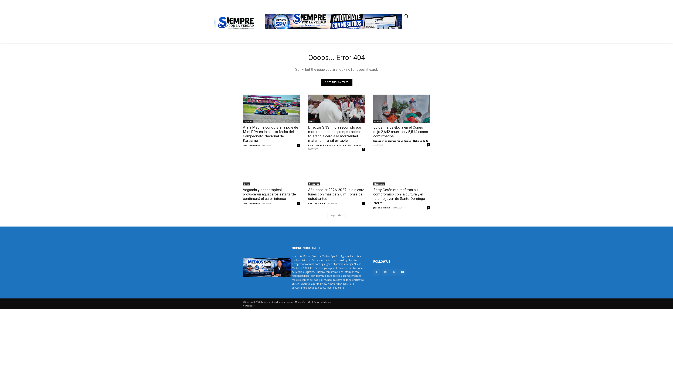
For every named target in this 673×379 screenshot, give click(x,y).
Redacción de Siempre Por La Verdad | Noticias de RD (335, 145)
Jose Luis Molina (251, 145)
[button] (406, 16)
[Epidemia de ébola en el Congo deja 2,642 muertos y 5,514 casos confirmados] (401, 109)
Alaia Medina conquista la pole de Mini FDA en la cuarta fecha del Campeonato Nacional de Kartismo (270, 134)
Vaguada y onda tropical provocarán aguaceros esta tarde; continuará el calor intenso (270, 194)
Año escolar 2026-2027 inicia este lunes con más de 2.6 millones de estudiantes (336, 194)
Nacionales (314, 184)
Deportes (248, 121)
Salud (311, 121)
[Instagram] (385, 272)
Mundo (377, 121)
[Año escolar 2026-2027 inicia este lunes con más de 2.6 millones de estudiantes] (336, 171)
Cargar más (335, 215)
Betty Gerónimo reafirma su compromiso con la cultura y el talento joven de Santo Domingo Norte (399, 196)
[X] (393, 272)
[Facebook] (376, 272)
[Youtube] (402, 272)
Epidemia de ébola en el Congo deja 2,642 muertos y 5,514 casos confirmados (400, 131)
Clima (246, 184)
